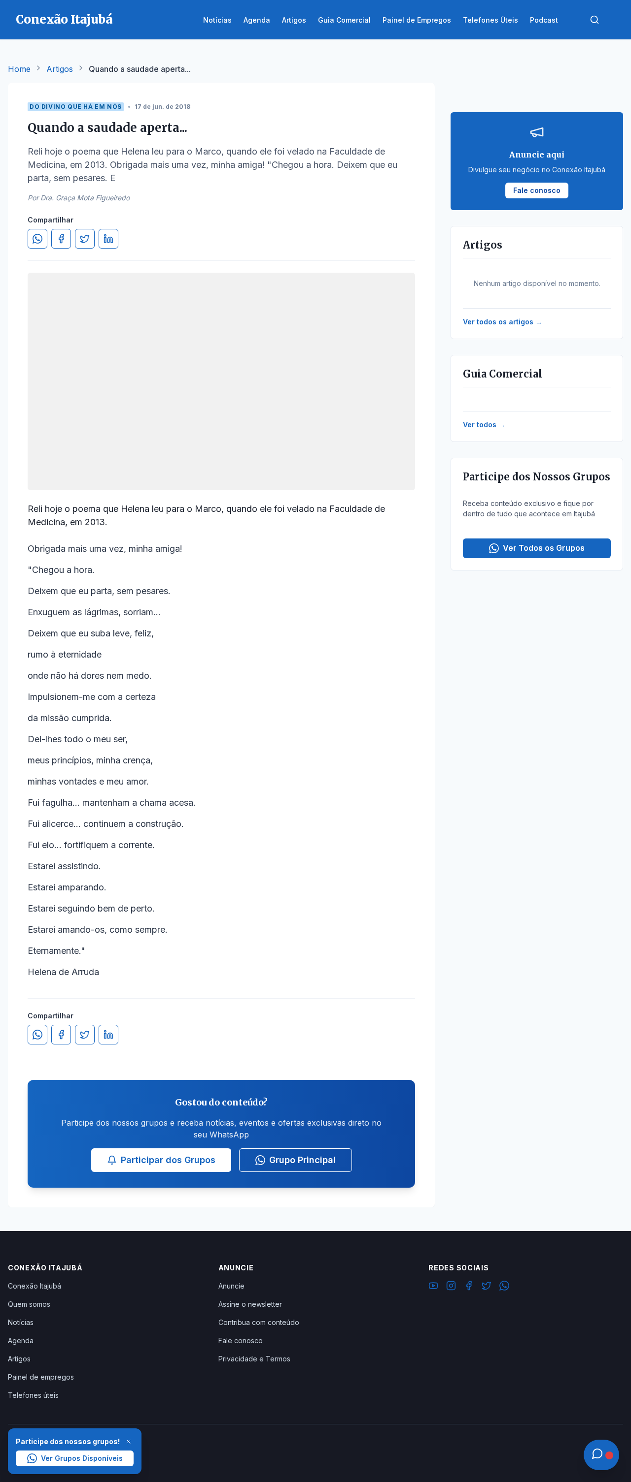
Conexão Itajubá (34, 1286)
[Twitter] (486, 1287)
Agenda (21, 1340)
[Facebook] (469, 1287)
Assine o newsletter (250, 1304)
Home (19, 69)
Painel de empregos (41, 1377)
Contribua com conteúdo (258, 1322)
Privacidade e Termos (254, 1359)
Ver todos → (484, 424)
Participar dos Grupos (168, 1160)
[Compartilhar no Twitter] (85, 239)
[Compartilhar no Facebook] (61, 239)
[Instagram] (451, 1287)
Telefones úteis (33, 1395)
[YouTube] (433, 1287)
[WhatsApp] (504, 1287)
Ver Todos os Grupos (544, 548)
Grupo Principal (302, 1160)
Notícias (21, 1322)
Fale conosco (240, 1340)
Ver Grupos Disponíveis (82, 1458)
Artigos (59, 69)
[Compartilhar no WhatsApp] (37, 239)
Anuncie (231, 1286)
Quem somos (29, 1304)
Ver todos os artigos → (502, 321)
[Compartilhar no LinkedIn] (108, 239)
